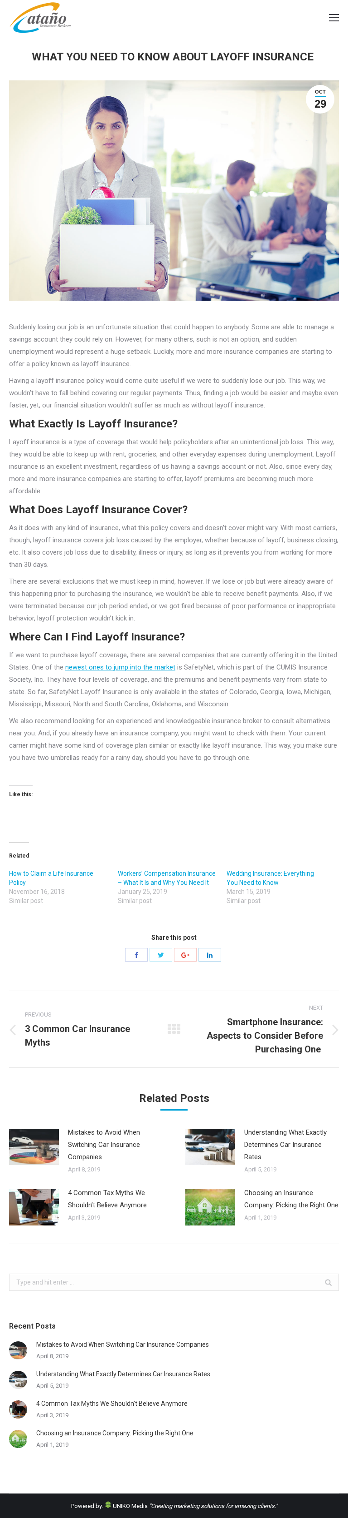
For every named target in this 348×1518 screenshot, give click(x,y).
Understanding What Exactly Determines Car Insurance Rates (285, 1144)
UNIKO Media (129, 1506)
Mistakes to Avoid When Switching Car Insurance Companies (104, 1144)
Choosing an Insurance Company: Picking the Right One (291, 1199)
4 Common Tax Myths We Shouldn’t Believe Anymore (107, 1199)
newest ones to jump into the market (120, 667)
